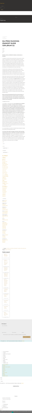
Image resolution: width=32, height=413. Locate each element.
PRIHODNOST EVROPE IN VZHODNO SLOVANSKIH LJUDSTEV (4, 190)
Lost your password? (5, 407)
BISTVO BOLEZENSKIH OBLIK (6, 255)
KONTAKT (4, 361)
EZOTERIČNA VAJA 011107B (6, 301)
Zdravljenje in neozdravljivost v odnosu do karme (5, 212)
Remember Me (5, 404)
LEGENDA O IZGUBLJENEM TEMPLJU (5, 176)
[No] (13, 412)
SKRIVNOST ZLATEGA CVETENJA (4, 232)
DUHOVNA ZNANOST (6, 351)
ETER (3, 163)
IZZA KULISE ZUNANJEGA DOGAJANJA (5, 164)
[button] (13, 49)
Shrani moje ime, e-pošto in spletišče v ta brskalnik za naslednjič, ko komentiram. (14, 334)
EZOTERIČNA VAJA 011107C (6, 295)
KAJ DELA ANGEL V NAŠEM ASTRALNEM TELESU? (5, 167)
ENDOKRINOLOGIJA (4, 161)
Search (16, 17)
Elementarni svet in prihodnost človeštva (5, 241)
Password (3, 401)
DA (12, 412)
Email (1, 377)
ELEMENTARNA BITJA (5, 158)
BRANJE (4, 360)
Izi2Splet (22, 383)
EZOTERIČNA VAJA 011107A (6, 307)
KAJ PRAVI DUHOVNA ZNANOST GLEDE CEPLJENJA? (4, 170)
